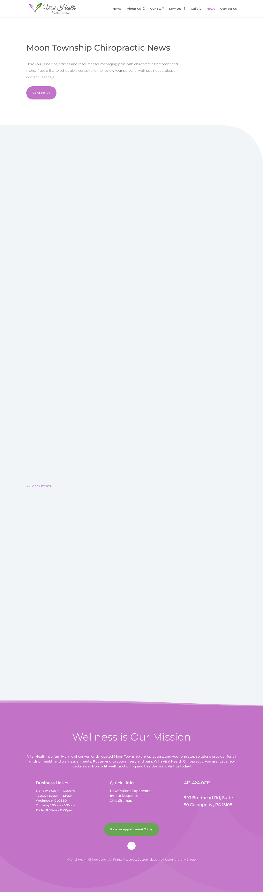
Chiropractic (55, 165)
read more (38, 191)
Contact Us (228, 8)
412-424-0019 (152, 579)
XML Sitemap (121, 801)
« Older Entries (38, 486)
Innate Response (124, 796)
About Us (134, 8)
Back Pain (37, 165)
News (211, 8)
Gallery (196, 8)
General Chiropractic (64, 278)
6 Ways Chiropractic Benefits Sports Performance (75, 270)
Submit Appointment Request (191, 662)
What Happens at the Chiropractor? (63, 376)
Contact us (41, 93)
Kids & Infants (94, 438)
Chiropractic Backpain (50, 157)
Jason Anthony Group (180, 859)
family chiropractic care (66, 438)
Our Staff (157, 8)
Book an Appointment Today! (131, 829)
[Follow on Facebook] (131, 846)
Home (117, 8)
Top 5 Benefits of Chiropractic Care (62, 217)
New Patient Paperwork (130, 791)
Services (175, 8)
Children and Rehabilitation (56, 430)
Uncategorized (40, 225)
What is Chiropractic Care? (54, 323)
